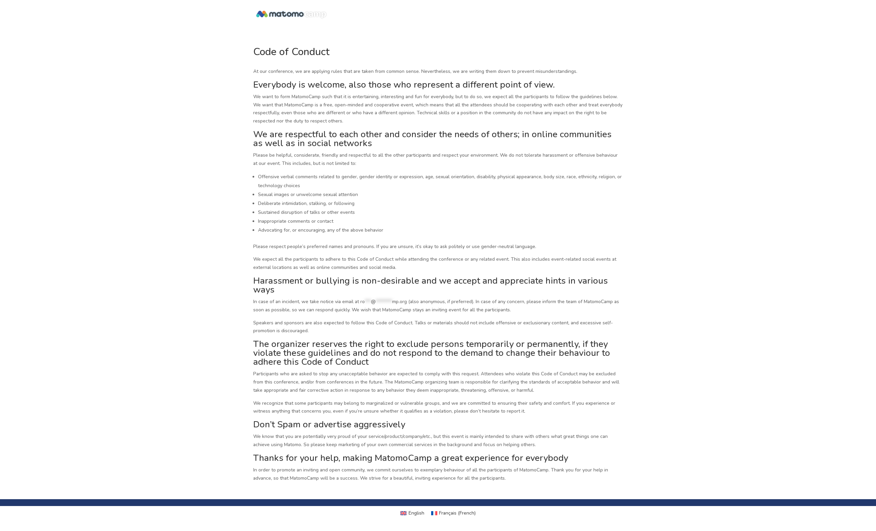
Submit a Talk (605, 14)
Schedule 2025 (558, 14)
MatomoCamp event (502, 14)
